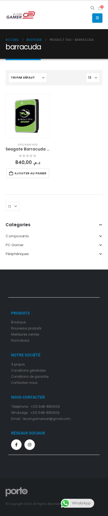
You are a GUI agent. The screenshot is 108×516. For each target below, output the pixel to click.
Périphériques (17, 253)
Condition (19, 370)
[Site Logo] (21, 15)
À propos (18, 364)
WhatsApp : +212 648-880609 (35, 413)
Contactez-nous (24, 383)
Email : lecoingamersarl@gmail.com (41, 419)
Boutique (18, 322)
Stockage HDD (28, 144)
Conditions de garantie (29, 376)
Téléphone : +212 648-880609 (35, 406)
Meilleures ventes (25, 334)
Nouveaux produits (26, 328)
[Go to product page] (28, 116)
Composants (17, 236)
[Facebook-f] (16, 444)
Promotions (20, 340)
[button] (92, 8)
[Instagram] (29, 444)
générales (38, 370)
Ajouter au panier (30, 173)
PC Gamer (15, 245)
